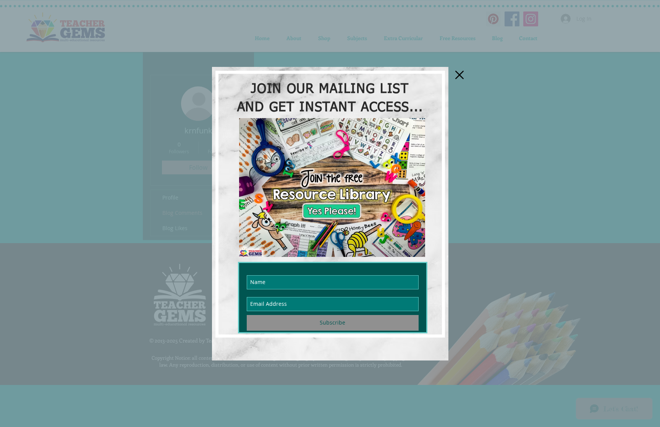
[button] (459, 75)
